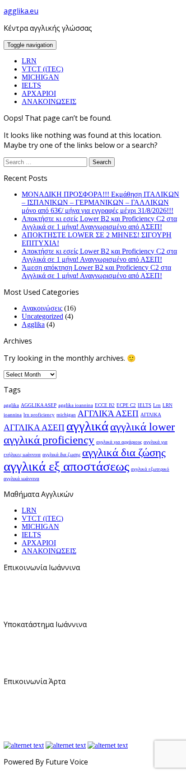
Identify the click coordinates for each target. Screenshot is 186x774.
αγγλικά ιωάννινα (21, 478)
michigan (66, 414)
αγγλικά (87, 426)
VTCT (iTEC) (42, 69)
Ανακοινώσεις (42, 308)
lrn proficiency (39, 414)
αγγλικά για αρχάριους (119, 441)
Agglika (33, 324)
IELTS (31, 85)
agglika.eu (21, 11)
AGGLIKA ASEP (38, 405)
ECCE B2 (105, 405)
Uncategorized (42, 316)
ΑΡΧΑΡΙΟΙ (39, 93)
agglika (11, 405)
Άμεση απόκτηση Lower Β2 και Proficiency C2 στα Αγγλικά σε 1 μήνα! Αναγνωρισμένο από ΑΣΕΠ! (96, 271)
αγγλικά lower (142, 426)
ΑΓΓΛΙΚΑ (150, 414)
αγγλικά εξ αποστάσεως (66, 466)
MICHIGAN (40, 77)
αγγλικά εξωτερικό (150, 469)
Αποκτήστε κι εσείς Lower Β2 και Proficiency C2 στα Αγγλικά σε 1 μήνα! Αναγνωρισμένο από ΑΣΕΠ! (99, 223)
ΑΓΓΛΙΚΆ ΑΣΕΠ (108, 413)
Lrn (157, 405)
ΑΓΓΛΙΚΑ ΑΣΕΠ (34, 427)
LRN (29, 61)
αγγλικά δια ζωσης (61, 454)
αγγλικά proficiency (49, 440)
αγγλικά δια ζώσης (124, 452)
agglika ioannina (75, 405)
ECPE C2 (126, 405)
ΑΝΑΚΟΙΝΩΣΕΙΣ (49, 101)
